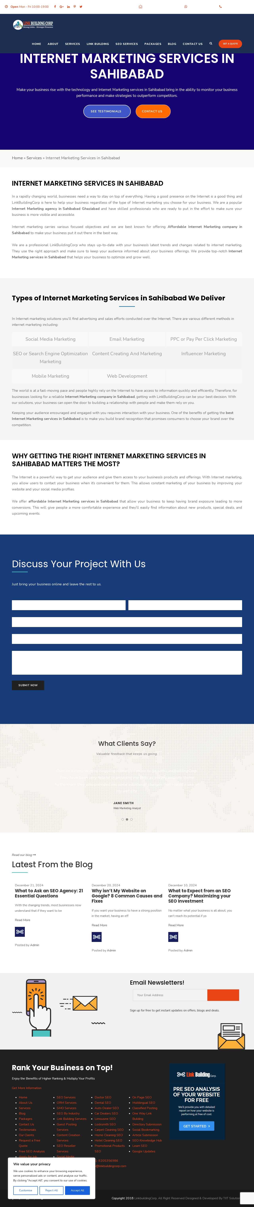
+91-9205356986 (202, 7)
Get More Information (26, 1088)
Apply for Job (28, 1157)
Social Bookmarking (145, 1130)
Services (72, 44)
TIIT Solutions (232, 1198)
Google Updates (143, 1151)
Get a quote (230, 43)
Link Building (98, 44)
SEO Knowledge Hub (147, 1140)
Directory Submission (147, 1124)
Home (36, 44)
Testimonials (27, 1130)
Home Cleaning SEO (109, 1135)
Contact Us (193, 44)
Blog (172, 44)
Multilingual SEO (143, 1103)
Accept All (77, 1190)
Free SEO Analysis (32, 1151)
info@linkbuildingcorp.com (162, 7)
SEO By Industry (68, 1113)
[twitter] (81, 7)
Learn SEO (139, 1146)
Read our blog (22, 855)
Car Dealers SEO (106, 1113)
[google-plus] (62, 7)
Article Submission (145, 1135)
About (53, 44)
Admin (34, 945)
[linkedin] (68, 7)
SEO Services (126, 44)
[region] (51, 1178)
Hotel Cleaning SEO (108, 1140)
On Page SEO (142, 1097)
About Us (25, 1103)
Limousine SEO (105, 1119)
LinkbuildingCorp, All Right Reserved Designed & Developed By (178, 1198)
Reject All (51, 1190)
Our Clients (26, 1135)
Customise (25, 1190)
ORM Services (67, 1103)
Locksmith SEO (105, 1124)
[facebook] (55, 7)
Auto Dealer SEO (107, 1108)
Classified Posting (144, 1108)
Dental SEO (103, 1103)
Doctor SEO (103, 1097)
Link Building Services (72, 1119)
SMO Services (66, 1108)
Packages (152, 44)
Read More (22, 920)
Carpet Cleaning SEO (109, 1130)
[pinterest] (75, 7)
